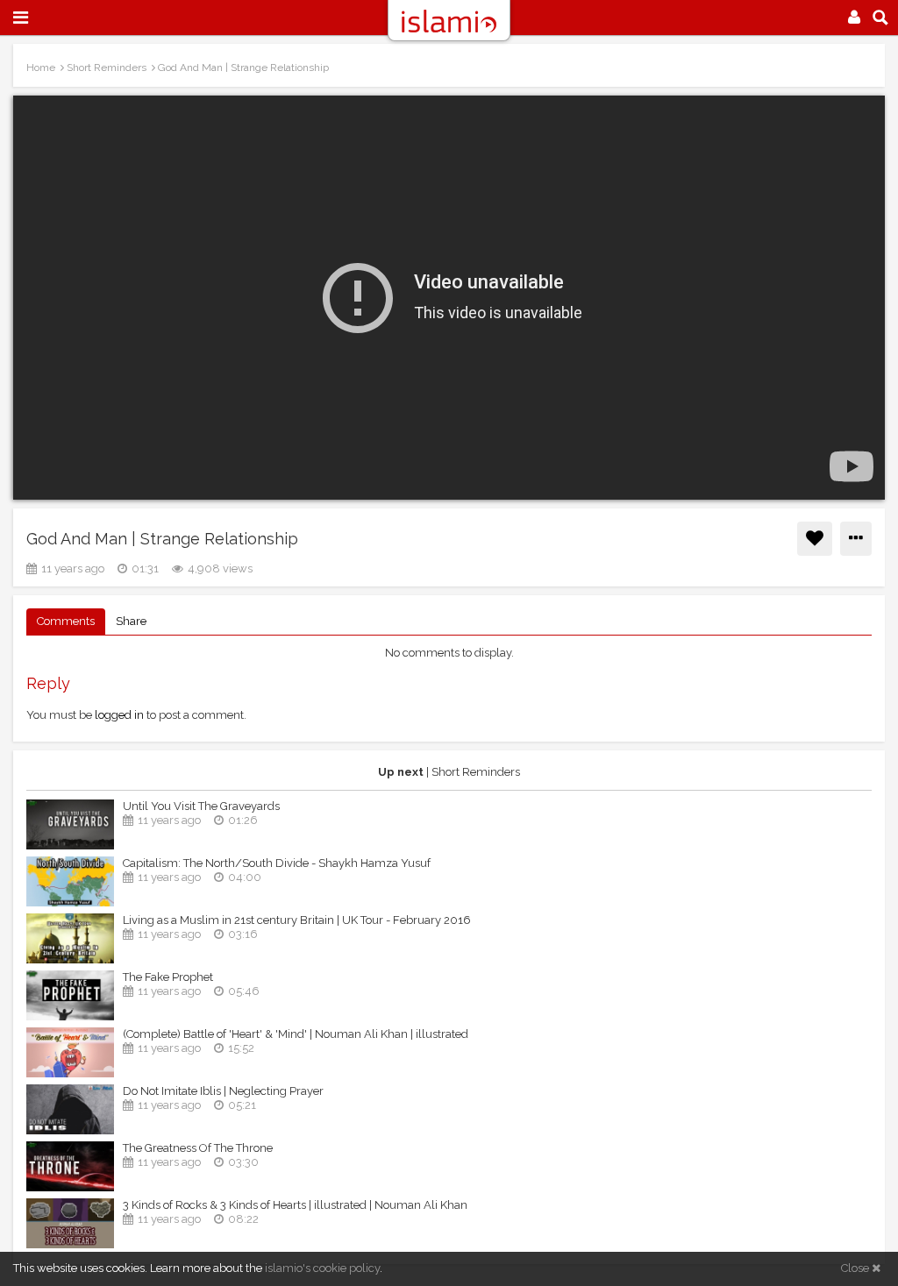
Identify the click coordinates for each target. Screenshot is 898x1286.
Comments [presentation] (66, 621)
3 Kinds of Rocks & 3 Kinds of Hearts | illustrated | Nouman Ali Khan (295, 1204)
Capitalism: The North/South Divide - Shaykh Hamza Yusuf (277, 863)
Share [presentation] (131, 621)
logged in (119, 714)
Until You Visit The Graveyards (201, 806)
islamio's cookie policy (322, 1268)
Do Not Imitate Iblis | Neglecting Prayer (223, 1091)
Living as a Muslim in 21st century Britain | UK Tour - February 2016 (297, 920)
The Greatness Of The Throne (198, 1148)
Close (856, 1268)
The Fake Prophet (168, 977)
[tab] (65, 622)
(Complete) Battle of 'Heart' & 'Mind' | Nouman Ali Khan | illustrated (295, 1034)
